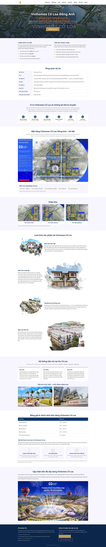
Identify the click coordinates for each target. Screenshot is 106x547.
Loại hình (70, 2)
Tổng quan (53, 2)
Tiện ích (75, 2)
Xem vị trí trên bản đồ (65, 539)
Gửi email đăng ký (64, 536)
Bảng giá (81, 2)
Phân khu (64, 2)
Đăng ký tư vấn (53, 29)
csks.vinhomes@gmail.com (26, 538)
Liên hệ (85, 2)
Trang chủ (47, 2)
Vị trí (59, 2)
